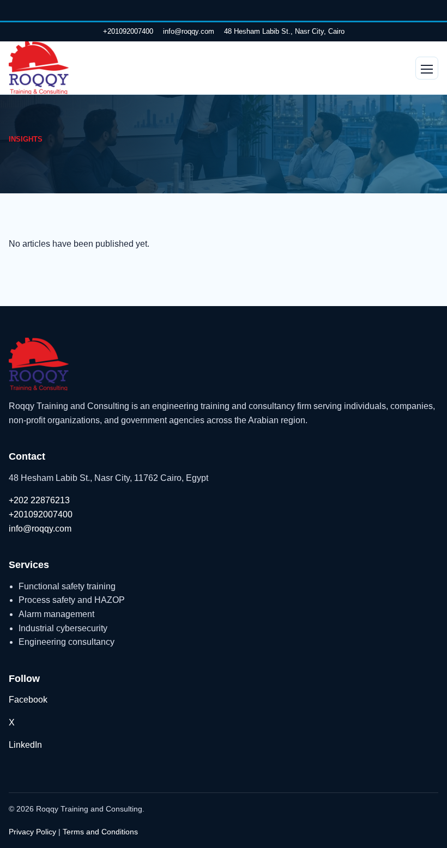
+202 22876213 (39, 500)
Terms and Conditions (100, 831)
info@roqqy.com (188, 31)
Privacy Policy (32, 831)
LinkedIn (25, 744)
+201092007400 (128, 31)
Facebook (28, 699)
